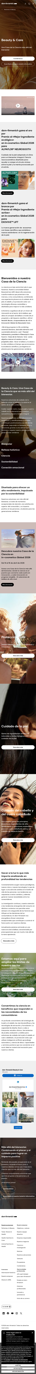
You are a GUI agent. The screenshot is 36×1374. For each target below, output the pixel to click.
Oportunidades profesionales (21, 1270)
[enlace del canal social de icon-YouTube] (12, 1313)
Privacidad (7, 1359)
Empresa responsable (24, 1238)
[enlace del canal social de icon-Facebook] (8, 1313)
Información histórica (8, 1272)
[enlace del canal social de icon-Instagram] (17, 1313)
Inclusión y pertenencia (21, 1293)
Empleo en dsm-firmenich (22, 1281)
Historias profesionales (21, 1287)
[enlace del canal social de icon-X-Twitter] (21, 1313)
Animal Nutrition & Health (7, 1245)
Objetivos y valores (23, 1228)
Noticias (19, 1251)
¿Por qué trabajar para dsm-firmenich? (24, 1275)
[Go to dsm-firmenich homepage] (9, 3)
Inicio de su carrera (23, 1298)
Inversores (4, 1269)
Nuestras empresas (7, 1225)
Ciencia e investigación (21, 1246)
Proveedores (21, 1262)
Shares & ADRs (6, 1280)
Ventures (20, 1258)
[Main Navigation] (33, 3)
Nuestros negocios (23, 1241)
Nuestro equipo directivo (22, 1233)
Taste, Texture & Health (6, 1233)
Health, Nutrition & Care (7, 1239)
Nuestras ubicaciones (24, 1255)
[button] (29, 3)
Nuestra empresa (22, 1225)
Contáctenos (21, 1266)
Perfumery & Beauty (10, 9)
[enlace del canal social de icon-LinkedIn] (3, 1313)
